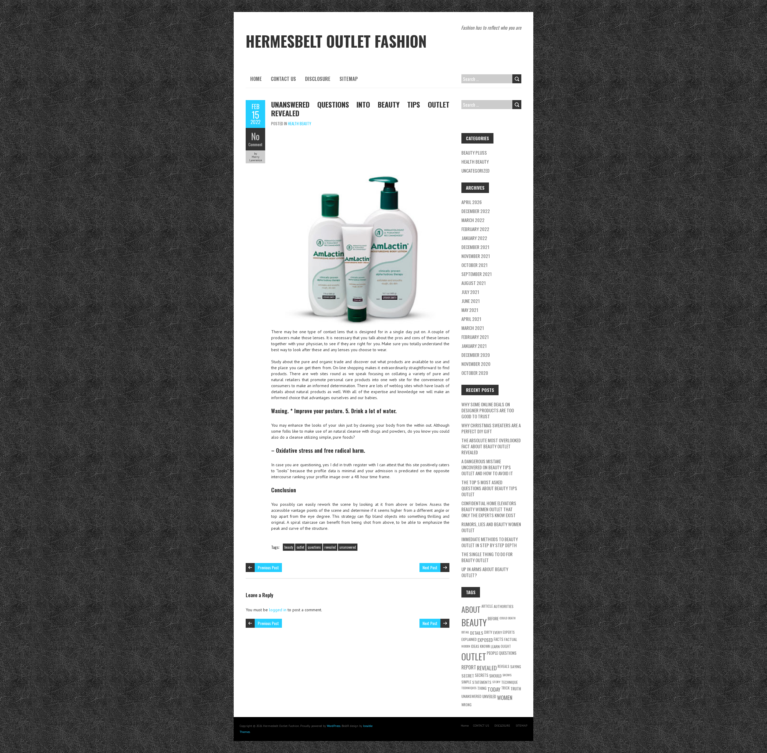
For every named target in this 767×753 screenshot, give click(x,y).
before (493, 618)
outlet (300, 547)
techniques (468, 687)
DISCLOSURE (317, 78)
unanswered (347, 547)
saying (515, 666)
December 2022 (475, 211)
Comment (255, 144)
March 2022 (472, 220)
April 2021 (471, 319)
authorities (504, 606)
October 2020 (474, 372)
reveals (503, 666)
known (485, 646)
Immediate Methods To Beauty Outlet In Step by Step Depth (489, 542)
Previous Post (268, 567)
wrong (466, 704)
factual (510, 639)
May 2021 (469, 310)
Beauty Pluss (474, 152)
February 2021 (475, 337)
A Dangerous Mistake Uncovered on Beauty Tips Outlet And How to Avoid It (487, 467)
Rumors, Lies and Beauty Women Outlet (491, 527)
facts (498, 639)
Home (256, 78)
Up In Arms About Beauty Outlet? (484, 572)
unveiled (489, 696)
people (492, 653)
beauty (288, 547)
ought (506, 646)
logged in (277, 609)
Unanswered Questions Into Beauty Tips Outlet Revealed (360, 108)
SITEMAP (348, 78)
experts (509, 632)
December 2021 (475, 247)
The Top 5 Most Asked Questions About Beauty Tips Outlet (489, 488)
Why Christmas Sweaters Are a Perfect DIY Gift (491, 428)
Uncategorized (475, 170)
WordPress (333, 726)
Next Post (429, 567)
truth (516, 689)
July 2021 (470, 292)
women (504, 697)
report (468, 667)
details (476, 633)
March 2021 (472, 328)
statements (481, 682)
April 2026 (471, 202)
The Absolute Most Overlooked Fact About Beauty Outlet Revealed (491, 446)
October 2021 (474, 265)
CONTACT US (283, 78)
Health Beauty (299, 123)
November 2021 (475, 256)
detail (465, 632)
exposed (485, 639)
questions (314, 547)
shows (506, 674)
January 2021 (474, 345)
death (512, 617)
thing (482, 688)
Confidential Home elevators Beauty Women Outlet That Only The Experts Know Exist (488, 509)
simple (466, 681)
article (487, 606)
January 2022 (474, 238)
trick (505, 687)
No (255, 136)
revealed (330, 547)
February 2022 (475, 229)
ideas (475, 646)
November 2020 (475, 363)
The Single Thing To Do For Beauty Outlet (487, 557)
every (497, 632)
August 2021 (473, 283)
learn (495, 646)
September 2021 (476, 274)
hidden (465, 646)
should (495, 676)
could (503, 617)
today (493, 689)
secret (467, 675)
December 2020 (475, 354)
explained (469, 639)
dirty (488, 632)
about (471, 609)
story (496, 681)
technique (509, 682)
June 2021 (470, 301)
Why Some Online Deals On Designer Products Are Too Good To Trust (487, 410)
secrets (481, 675)
